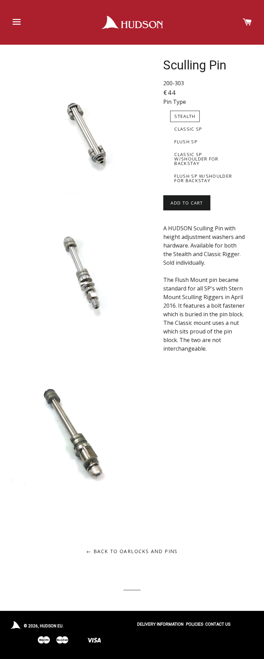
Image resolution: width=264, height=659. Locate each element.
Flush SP (185, 142)
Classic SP (188, 129)
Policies (194, 624)
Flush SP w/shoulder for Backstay (203, 178)
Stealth (184, 116)
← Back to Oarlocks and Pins (132, 551)
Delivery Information (160, 624)
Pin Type (174, 102)
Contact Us (217, 624)
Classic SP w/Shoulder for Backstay (196, 158)
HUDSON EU (51, 626)
